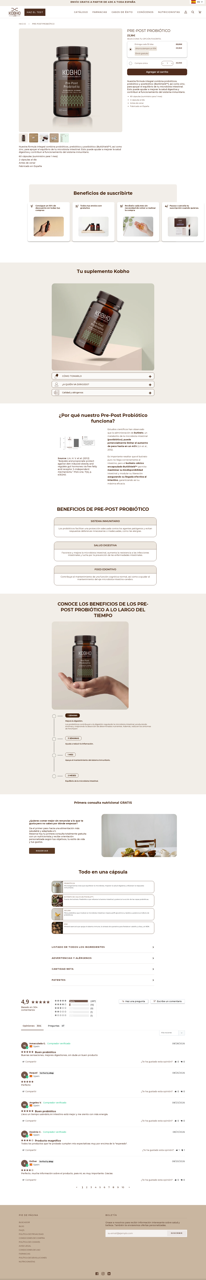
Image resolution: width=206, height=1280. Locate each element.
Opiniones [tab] (29, 1025)
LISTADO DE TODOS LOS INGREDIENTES (78, 947)
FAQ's (21, 1230)
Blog (21, 1226)
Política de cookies (29, 1242)
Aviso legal (25, 1246)
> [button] (129, 1187)
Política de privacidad (31, 1234)
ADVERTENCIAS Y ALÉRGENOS (72, 958)
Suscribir (176, 1233)
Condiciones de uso (29, 1250)
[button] (177, 1061)
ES (198, 2)
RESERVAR (42, 851)
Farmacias (24, 1254)
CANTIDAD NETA (63, 969)
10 (123, 1187)
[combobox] (197, 2)
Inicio (22, 24)
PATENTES (59, 980)
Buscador (24, 1222)
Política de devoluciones (33, 1258)
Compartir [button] (30, 1061)
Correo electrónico (122, 1236)
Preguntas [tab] (53, 1025)
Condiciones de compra (32, 1238)
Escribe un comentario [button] (169, 1001)
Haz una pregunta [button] (135, 1001)
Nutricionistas (27, 1261)
